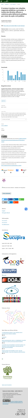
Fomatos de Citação (6, 119)
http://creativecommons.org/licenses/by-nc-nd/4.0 (11, 165)
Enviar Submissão (6, 193)
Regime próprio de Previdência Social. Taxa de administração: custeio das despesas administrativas (13, 351)
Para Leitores (4, 220)
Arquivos (6, 4)
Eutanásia (4, 337)
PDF (4, 101)
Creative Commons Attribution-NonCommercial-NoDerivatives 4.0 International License (13, 140)
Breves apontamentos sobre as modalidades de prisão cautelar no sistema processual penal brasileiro (14, 341)
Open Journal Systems (7, 385)
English (3, 210)
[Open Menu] (1, 1)
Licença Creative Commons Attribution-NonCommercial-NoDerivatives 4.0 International (13, 402)
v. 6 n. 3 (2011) (13, 4)
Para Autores (4, 222)
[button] (4, 199)
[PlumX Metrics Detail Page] (4, 180)
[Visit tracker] (2, 359)
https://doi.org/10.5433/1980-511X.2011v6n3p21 (14, 25)
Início (2, 4)
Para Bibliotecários (5, 224)
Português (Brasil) (6, 212)
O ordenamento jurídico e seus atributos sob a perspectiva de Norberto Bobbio (12, 333)
